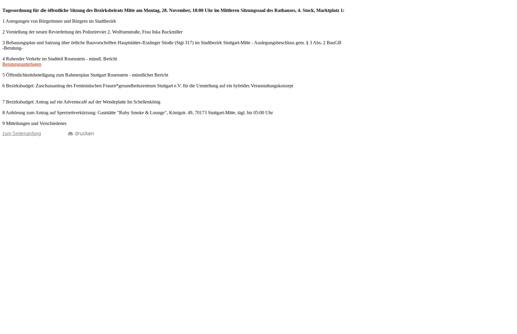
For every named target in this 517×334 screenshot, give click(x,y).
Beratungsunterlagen (21, 64)
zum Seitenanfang (21, 133)
